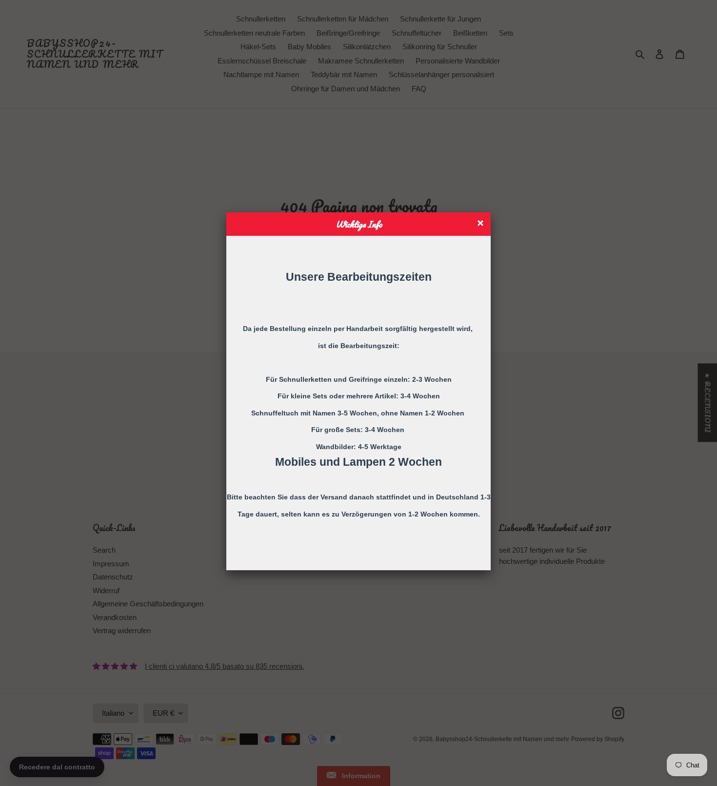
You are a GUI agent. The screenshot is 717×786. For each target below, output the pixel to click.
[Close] (482, 224)
